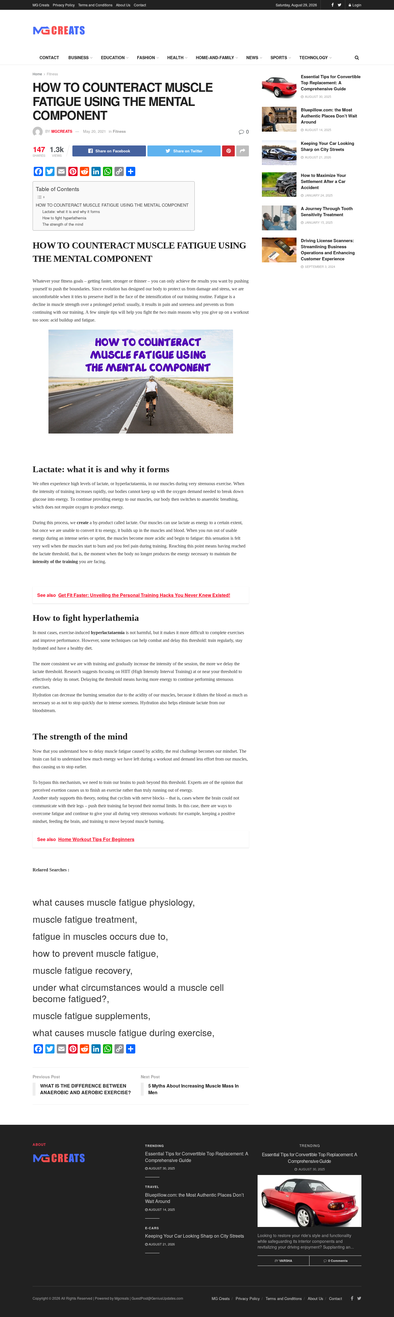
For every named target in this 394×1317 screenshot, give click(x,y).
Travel (152, 1187)
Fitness (52, 73)
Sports (279, 57)
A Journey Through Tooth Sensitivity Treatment (327, 211)
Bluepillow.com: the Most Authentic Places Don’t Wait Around (329, 116)
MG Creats (41, 4)
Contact (140, 4)
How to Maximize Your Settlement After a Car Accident (323, 181)
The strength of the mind (62, 224)
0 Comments (338, 1260)
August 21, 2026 (161, 1244)
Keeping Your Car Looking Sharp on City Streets (327, 146)
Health (175, 57)
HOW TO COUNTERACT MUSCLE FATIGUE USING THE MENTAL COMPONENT (112, 205)
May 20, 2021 (94, 131)
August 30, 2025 (161, 1168)
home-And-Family (215, 57)
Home (37, 73)
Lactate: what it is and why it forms (71, 211)
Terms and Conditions (95, 4)
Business (78, 57)
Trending (154, 1146)
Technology (313, 57)
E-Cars (152, 1228)
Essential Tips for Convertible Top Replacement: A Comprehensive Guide (331, 82)
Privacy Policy (64, 4)
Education (113, 57)
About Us (123, 4)
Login (356, 4)
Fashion (146, 57)
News (252, 57)
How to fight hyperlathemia (64, 218)
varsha (285, 1260)
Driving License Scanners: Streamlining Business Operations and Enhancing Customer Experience (328, 249)
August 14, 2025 (161, 1209)
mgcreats (61, 131)
